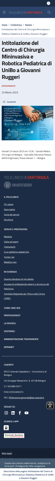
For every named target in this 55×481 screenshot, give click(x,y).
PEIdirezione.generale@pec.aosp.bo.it (26, 397)
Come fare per (12, 308)
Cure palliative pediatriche (16, 252)
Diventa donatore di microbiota (19, 279)
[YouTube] (26, 412)
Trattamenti (9, 247)
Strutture (8, 219)
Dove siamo (9, 209)
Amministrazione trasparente (21, 339)
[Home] (28, 12)
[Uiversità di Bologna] (27, 185)
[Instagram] (6, 412)
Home (4, 24)
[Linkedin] (13, 412)
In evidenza (10, 271)
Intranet (9, 347)
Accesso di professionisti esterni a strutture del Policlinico (26, 286)
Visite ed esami (11, 241)
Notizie (28, 24)
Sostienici (9, 331)
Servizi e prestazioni (15, 229)
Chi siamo (8, 204)
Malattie (8, 236)
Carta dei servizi (11, 214)
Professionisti (12, 315)
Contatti (9, 364)
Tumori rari (9, 257)
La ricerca (10, 323)
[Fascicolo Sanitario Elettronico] (14, 435)
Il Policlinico (16, 24)
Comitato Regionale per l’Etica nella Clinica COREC (24, 296)
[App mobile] (6, 427)
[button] (49, 12)
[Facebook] (19, 412)
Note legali (7, 453)
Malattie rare (10, 262)
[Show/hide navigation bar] (4, 12)
